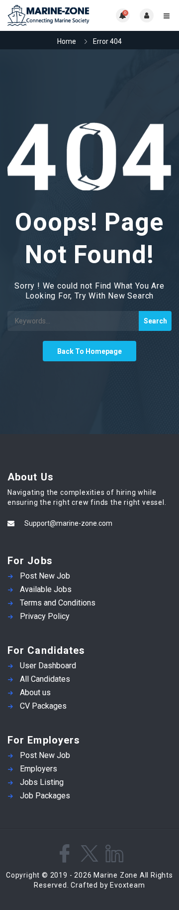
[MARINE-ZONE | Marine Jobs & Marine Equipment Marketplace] (48, 15)
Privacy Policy (45, 616)
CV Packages (43, 706)
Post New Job (45, 576)
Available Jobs (46, 589)
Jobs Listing (42, 782)
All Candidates (45, 679)
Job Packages (45, 795)
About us (35, 692)
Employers (38, 768)
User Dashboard (48, 665)
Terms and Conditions (57, 602)
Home (66, 41)
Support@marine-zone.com (68, 523)
